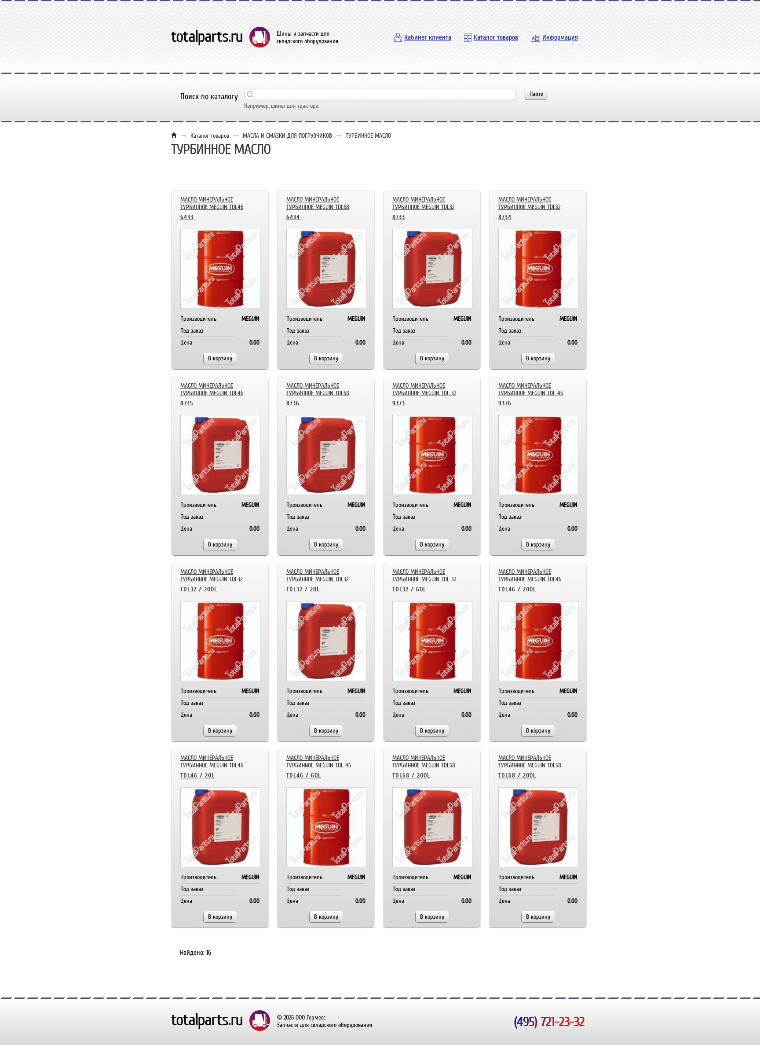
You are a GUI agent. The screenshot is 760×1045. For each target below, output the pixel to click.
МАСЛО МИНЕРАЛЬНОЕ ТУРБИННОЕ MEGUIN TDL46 (211, 203)
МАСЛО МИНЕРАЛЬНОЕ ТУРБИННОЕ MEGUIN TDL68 (317, 203)
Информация (560, 37)
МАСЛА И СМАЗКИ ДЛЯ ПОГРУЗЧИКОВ (287, 135)
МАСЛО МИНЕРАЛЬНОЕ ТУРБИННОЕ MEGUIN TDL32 (423, 203)
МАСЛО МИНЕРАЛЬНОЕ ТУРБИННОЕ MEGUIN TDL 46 (530, 389)
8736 (293, 403)
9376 (505, 403)
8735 (187, 403)
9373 (398, 403)
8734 (505, 217)
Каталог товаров (496, 37)
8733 (398, 217)
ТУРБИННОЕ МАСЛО (368, 135)
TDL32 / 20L (303, 589)
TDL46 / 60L (303, 775)
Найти (537, 94)
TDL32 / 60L (409, 589)
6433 (187, 217)
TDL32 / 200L (198, 589)
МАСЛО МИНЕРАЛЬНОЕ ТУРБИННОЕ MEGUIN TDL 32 (424, 389)
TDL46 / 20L (197, 775)
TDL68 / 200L (411, 775)
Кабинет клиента (427, 37)
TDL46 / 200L (517, 589)
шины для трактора (294, 105)
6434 (293, 217)
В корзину (220, 358)
